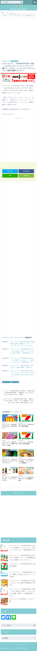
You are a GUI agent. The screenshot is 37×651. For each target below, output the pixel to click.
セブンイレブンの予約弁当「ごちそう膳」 (21, 600)
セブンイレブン (9, 114)
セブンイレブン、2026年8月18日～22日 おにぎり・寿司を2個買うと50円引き (23, 366)
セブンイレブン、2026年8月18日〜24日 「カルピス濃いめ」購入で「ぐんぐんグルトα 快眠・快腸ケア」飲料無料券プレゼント (23, 352)
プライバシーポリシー (21, 644)
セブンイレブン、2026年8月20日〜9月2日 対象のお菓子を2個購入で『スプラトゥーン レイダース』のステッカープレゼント (23, 343)
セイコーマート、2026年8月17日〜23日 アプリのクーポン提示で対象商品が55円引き (22, 583)
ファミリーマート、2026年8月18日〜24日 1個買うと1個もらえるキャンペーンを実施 (22, 574)
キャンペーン (19, 337)
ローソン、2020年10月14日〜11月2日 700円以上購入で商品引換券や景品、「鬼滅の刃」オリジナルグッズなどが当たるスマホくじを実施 (19, 392)
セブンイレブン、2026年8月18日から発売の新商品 (22, 565)
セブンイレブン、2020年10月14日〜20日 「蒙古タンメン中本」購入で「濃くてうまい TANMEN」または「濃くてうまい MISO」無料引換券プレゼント (18, 400)
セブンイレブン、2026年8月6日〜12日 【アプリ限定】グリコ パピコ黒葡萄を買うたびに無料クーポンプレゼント (22, 557)
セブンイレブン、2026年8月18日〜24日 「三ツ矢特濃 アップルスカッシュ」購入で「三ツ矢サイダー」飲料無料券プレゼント (23, 360)
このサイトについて (7, 644)
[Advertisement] (18, 38)
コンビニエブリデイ (12, 648)
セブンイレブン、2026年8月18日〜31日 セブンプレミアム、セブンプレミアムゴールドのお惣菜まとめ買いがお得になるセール (23, 373)
